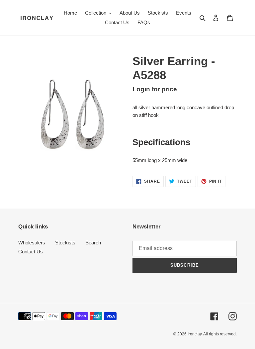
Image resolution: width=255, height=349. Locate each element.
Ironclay (195, 334)
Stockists (65, 242)
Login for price (154, 89)
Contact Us (30, 251)
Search (93, 242)
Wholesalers (31, 242)
